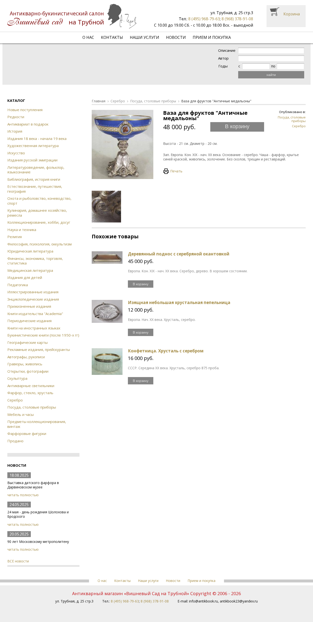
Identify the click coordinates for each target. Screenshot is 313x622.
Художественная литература (33, 145)
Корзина (291, 14)
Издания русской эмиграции (32, 160)
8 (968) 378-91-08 (237, 18)
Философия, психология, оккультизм (39, 244)
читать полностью (23, 495)
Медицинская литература (30, 270)
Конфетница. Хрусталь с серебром (165, 351)
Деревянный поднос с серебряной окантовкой (178, 254)
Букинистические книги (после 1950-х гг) (43, 335)
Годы (223, 66)
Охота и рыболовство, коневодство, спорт (39, 201)
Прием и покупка (212, 37)
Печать (176, 171)
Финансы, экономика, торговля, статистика (35, 261)
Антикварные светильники (30, 385)
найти (271, 75)
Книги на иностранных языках (33, 328)
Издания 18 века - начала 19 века (37, 138)
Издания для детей (24, 277)
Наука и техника (21, 229)
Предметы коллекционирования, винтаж (36, 424)
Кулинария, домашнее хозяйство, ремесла (37, 213)
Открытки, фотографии (27, 371)
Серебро (15, 400)
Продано (15, 440)
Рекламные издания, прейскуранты (38, 349)
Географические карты (27, 342)
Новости (176, 37)
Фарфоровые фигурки (26, 433)
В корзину (237, 126)
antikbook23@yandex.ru (239, 601)
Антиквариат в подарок (27, 124)
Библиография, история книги (33, 179)
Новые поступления (25, 109)
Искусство (16, 152)
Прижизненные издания (29, 306)
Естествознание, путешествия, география (34, 189)
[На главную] (71, 16)
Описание (226, 50)
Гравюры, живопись (24, 363)
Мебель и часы (20, 414)
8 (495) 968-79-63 (204, 18)
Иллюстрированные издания (32, 291)
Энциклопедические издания (33, 299)
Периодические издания (29, 320)
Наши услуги (144, 37)
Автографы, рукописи (26, 356)
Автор (223, 58)
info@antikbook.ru (203, 601)
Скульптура (17, 378)
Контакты (112, 37)
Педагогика (17, 284)
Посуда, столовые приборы (31, 407)
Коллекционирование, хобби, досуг (38, 222)
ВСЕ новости (18, 561)
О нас (88, 37)
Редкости (15, 116)
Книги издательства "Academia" (35, 313)
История (14, 131)
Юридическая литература (30, 251)
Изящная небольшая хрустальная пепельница (179, 302)
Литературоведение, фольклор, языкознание (35, 170)
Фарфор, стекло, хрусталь (30, 392)
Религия (14, 236)
